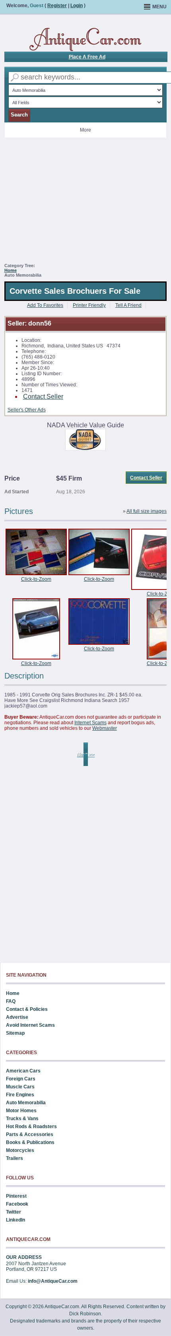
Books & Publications (30, 1142)
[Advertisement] (85, 203)
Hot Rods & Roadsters (31, 1126)
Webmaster (104, 728)
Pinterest (16, 1196)
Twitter (13, 1212)
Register (57, 5)
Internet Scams (90, 722)
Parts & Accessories (29, 1134)
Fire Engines (20, 1094)
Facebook (17, 1204)
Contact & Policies (27, 1009)
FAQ (11, 1001)
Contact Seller (43, 396)
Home (10, 270)
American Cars (23, 1071)
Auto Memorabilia (26, 1102)
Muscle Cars (20, 1087)
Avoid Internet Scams (30, 1025)
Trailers (14, 1158)
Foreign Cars (20, 1079)
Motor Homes (21, 1110)
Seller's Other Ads (27, 410)
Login (76, 5)
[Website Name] (85, 40)
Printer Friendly (89, 305)
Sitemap (15, 1033)
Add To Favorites (45, 305)
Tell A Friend (128, 305)
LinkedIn (15, 1220)
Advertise (17, 1017)
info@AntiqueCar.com (53, 1281)
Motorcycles (20, 1150)
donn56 (39, 323)
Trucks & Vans (22, 1118)
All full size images (146, 511)
